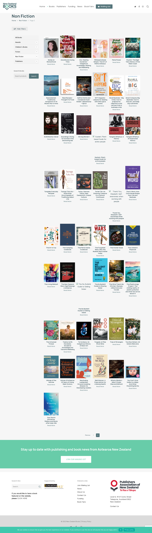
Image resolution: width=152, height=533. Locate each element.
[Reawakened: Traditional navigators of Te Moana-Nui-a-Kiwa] (51, 85)
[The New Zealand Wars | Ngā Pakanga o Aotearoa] (67, 272)
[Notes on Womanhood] (51, 47)
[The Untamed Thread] (51, 330)
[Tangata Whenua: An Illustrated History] (132, 126)
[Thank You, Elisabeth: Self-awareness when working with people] (116, 200)
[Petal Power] (116, 48)
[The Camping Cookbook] (67, 235)
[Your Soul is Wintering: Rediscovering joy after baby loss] (51, 404)
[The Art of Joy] (51, 236)
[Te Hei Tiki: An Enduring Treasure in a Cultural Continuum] (100, 180)
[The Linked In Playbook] (132, 235)
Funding (80, 499)
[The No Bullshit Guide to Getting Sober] (83, 295)
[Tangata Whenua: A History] (116, 124)
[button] (76, 459)
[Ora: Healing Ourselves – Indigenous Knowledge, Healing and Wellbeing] (83, 48)
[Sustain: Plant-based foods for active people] (100, 145)
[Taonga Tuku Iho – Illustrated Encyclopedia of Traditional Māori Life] (67, 179)
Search (33, 76)
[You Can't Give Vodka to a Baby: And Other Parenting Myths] (132, 372)
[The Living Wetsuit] (51, 273)
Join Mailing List (83, 485)
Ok (121, 530)
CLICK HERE (22, 498)
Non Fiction (23, 21)
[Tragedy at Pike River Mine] (100, 329)
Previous (87, 435)
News (79, 489)
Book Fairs (81, 502)
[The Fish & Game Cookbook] (83, 236)
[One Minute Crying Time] (67, 46)
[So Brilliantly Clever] (51, 123)
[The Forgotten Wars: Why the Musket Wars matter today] (100, 234)
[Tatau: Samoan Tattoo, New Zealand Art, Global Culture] (83, 181)
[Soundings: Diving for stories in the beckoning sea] (67, 123)
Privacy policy (129, 530)
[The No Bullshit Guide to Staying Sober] (100, 270)
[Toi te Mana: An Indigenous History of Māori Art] (83, 331)
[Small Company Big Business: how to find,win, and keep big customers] (132, 85)
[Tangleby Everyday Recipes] (51, 179)
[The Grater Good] (116, 235)
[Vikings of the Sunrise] (51, 367)
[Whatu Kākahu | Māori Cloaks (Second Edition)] (116, 369)
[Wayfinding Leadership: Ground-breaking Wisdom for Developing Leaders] (83, 367)
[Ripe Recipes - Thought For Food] (67, 86)
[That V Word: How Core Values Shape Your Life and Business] (132, 177)
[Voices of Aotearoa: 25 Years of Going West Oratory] (67, 368)
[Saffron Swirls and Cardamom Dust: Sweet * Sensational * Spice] (83, 86)
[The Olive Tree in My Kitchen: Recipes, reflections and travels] (116, 271)
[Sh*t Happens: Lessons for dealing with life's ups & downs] (100, 84)
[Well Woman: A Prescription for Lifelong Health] (100, 366)
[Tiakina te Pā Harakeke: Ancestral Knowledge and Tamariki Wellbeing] (67, 330)
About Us (81, 492)
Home (14, 21)
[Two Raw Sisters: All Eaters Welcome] (132, 329)
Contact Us (81, 495)
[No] (149, 530)
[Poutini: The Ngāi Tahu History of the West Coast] (132, 48)
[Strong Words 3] (83, 125)
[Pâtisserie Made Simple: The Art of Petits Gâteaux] (100, 48)
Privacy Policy (86, 521)
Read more (51, 64)
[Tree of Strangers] (116, 329)
